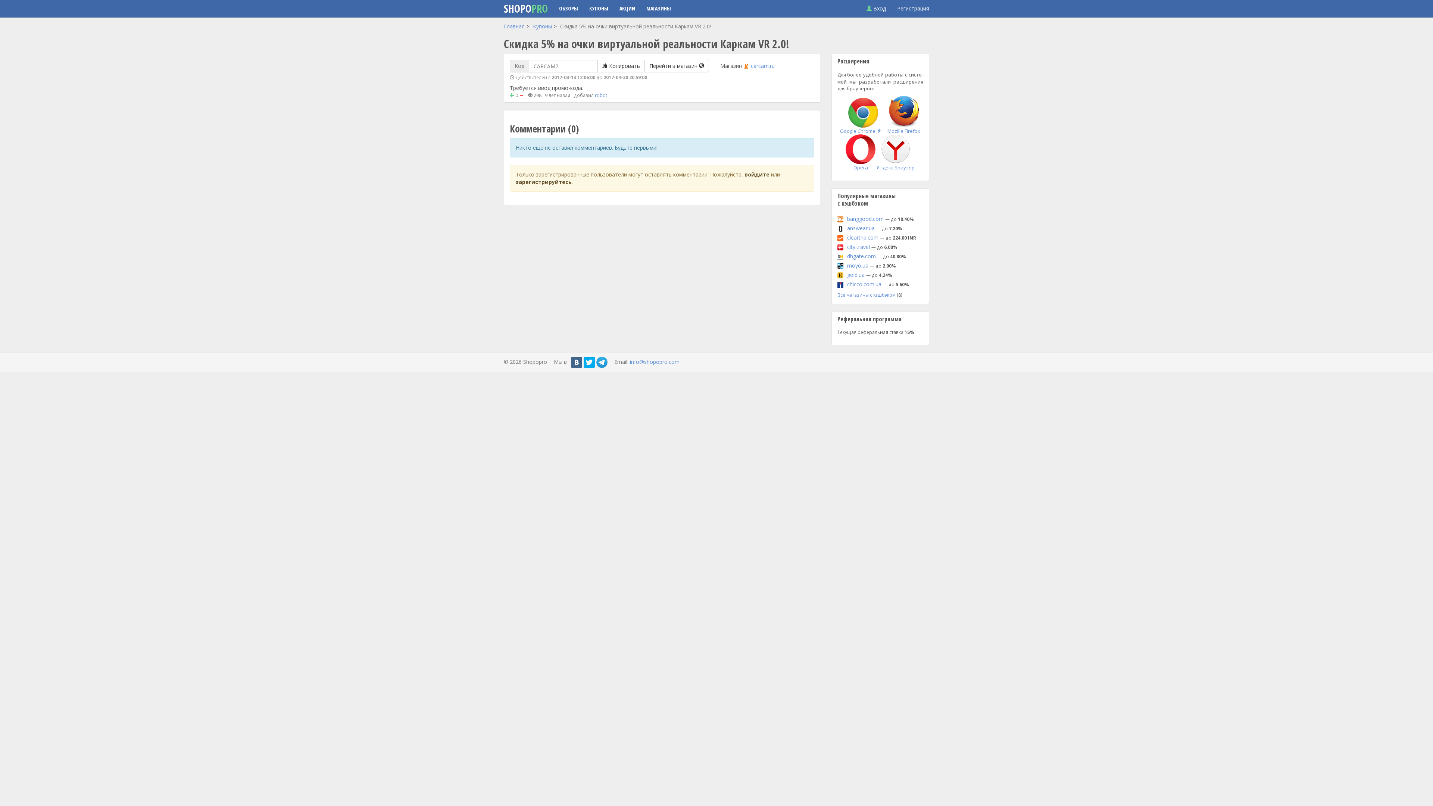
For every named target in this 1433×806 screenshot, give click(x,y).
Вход (879, 8)
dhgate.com (861, 256)
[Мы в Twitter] (589, 362)
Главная (514, 26)
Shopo (526, 8)
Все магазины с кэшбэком (866, 295)
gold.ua (856, 274)
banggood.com (865, 218)
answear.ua (861, 228)
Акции (627, 8)
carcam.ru (763, 65)
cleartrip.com (862, 237)
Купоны (598, 8)
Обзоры (568, 8)
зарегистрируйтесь (544, 181)
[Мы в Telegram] (602, 362)
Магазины (658, 8)
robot (601, 95)
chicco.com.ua (864, 284)
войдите (756, 174)
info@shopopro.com (655, 361)
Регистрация (913, 8)
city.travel (858, 246)
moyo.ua (857, 265)
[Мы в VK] (576, 362)
